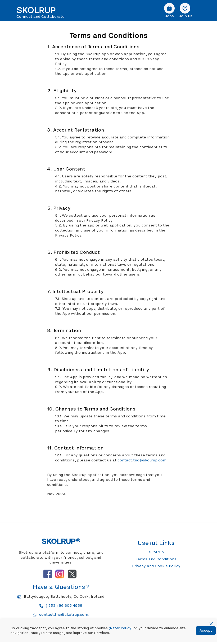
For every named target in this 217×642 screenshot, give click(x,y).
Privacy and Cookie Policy (156, 566)
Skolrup (156, 551)
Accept (206, 630)
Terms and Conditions (156, 559)
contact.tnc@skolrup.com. (142, 460)
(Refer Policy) (121, 628)
